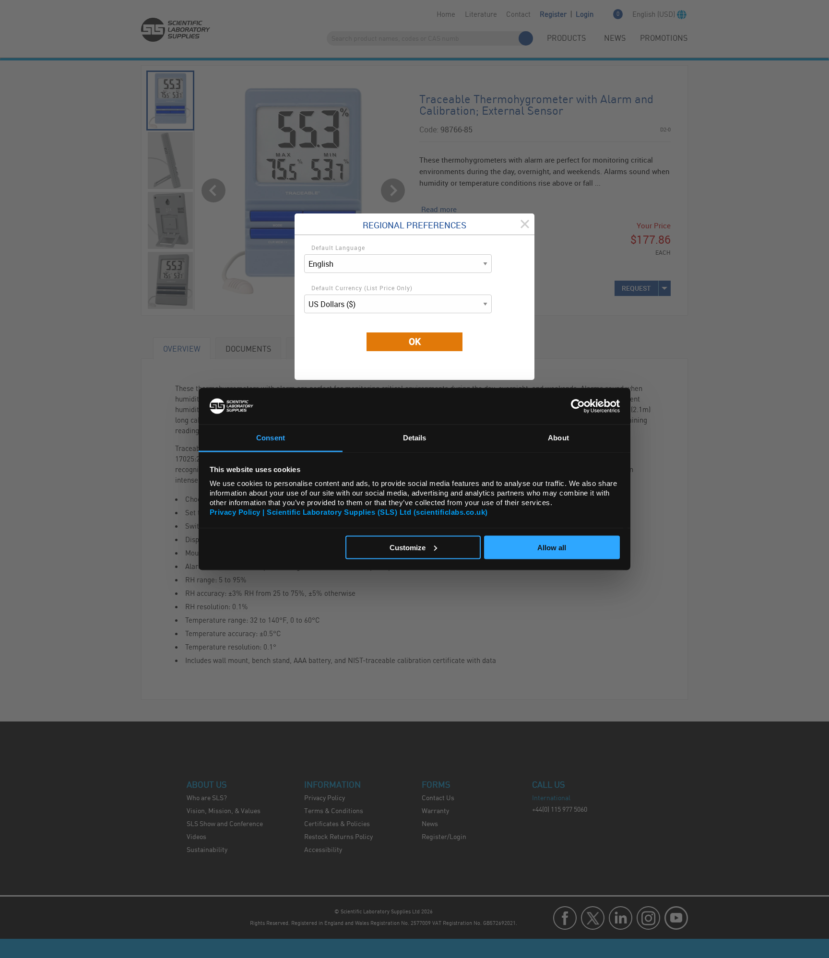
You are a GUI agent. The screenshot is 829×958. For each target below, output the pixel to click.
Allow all (551, 547)
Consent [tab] (270, 438)
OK (415, 341)
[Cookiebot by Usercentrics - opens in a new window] (578, 406)
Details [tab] (414, 438)
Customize (408, 547)
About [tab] (558, 438)
